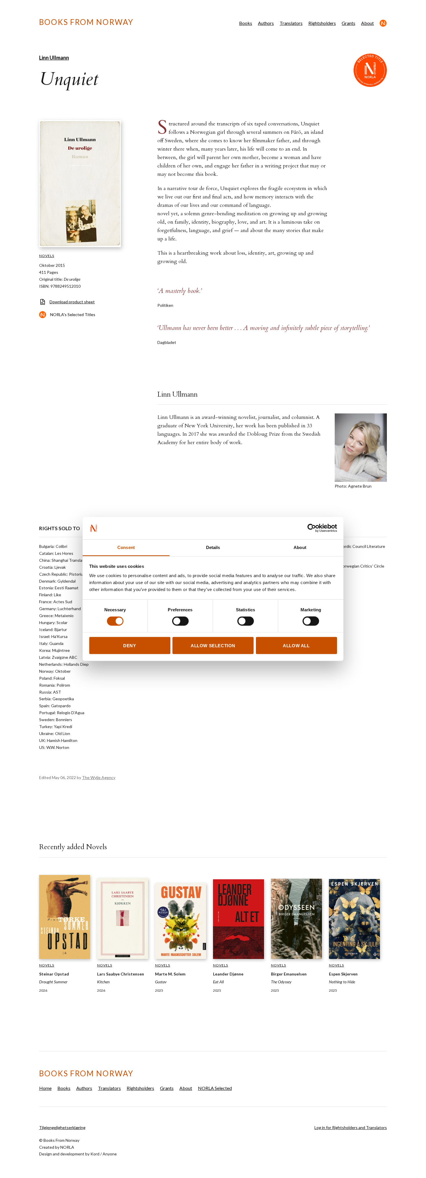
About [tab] (300, 547)
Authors (266, 23)
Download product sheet (72, 301)
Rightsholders (322, 23)
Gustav (161, 981)
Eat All (218, 981)
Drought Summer (53, 981)
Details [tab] (213, 547)
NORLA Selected (383, 23)
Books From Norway (86, 22)
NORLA (67, 1147)
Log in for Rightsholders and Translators (350, 1127)
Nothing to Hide (342, 981)
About (367, 23)
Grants (348, 23)
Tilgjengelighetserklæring (62, 1127)
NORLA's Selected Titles (72, 314)
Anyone (110, 1153)
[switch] (180, 621)
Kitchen (103, 981)
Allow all (296, 645)
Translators (291, 23)
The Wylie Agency (98, 777)
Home (45, 1088)
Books (245, 23)
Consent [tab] (126, 547)
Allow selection (213, 645)
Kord (94, 1153)
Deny (129, 645)
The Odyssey (281, 981)
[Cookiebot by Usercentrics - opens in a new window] (311, 528)
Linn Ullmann (54, 57)
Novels (46, 256)
